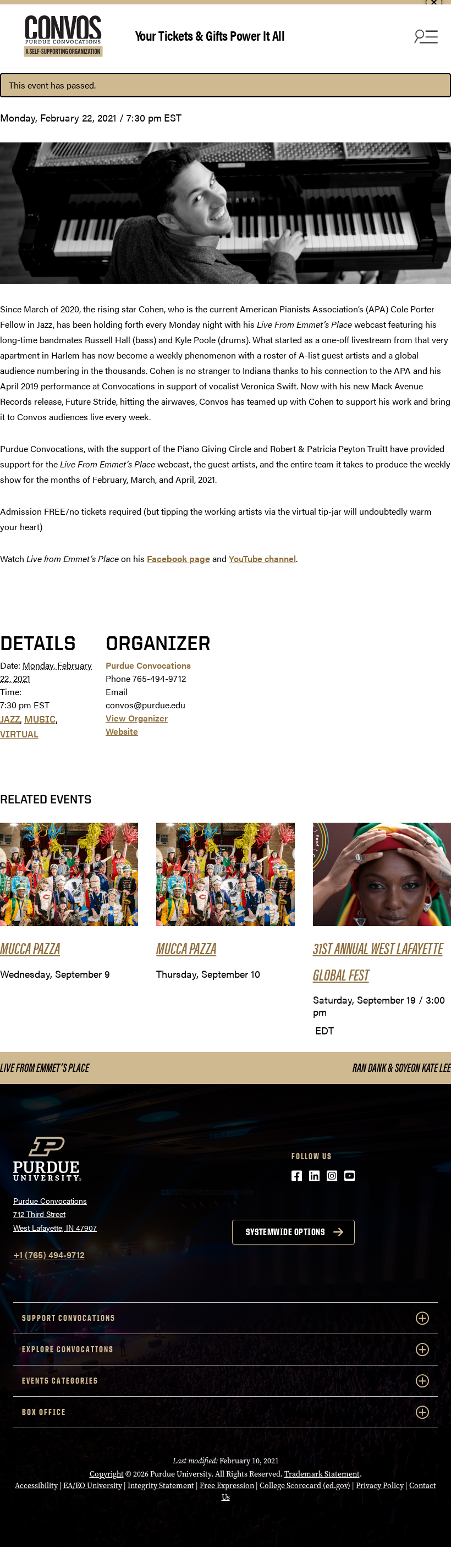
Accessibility (36, 1485)
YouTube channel (262, 558)
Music (40, 719)
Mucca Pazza (30, 948)
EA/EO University (92, 1485)
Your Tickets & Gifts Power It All (210, 35)
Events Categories (60, 1380)
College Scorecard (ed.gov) (305, 1485)
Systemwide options (285, 1231)
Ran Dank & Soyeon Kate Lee (402, 1067)
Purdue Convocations (148, 665)
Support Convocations (69, 1318)
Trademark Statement (322, 1474)
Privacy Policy (380, 1485)
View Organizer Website (137, 724)
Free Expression (227, 1485)
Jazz (10, 719)
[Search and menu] (424, 36)
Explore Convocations (68, 1349)
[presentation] (69, 875)
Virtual (19, 734)
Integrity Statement (161, 1485)
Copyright (107, 1474)
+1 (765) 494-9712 (49, 1254)
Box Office (44, 1412)
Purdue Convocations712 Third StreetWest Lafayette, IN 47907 (55, 1214)
